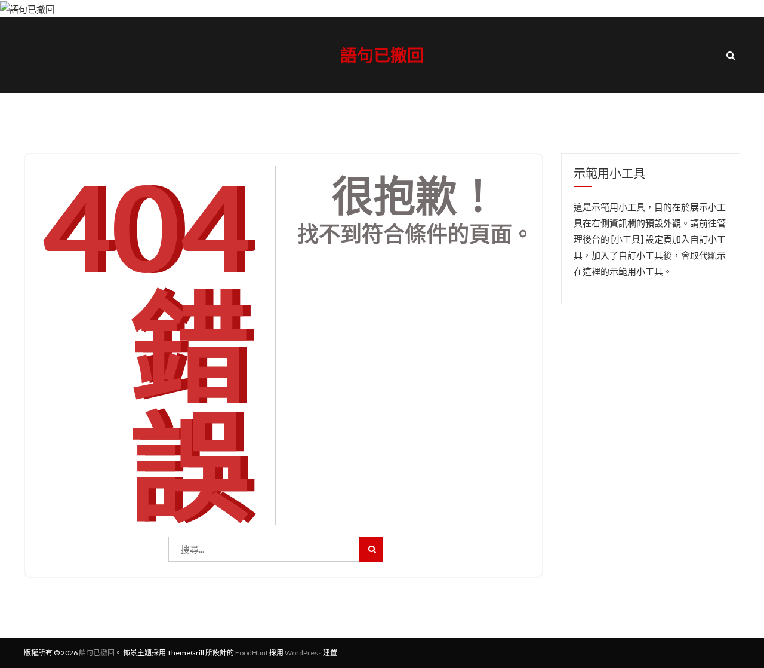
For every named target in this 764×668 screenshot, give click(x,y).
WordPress (303, 652)
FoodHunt (251, 652)
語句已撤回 (382, 55)
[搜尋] (371, 549)
